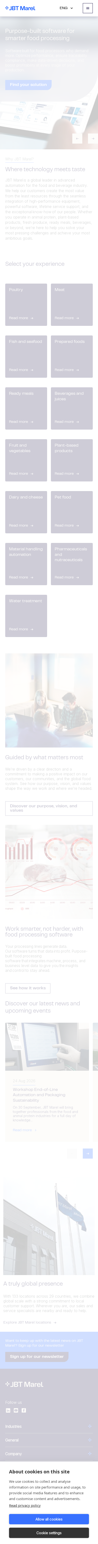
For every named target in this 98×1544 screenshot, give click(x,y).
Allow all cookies (49, 1519)
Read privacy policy (25, 1505)
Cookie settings (49, 1533)
